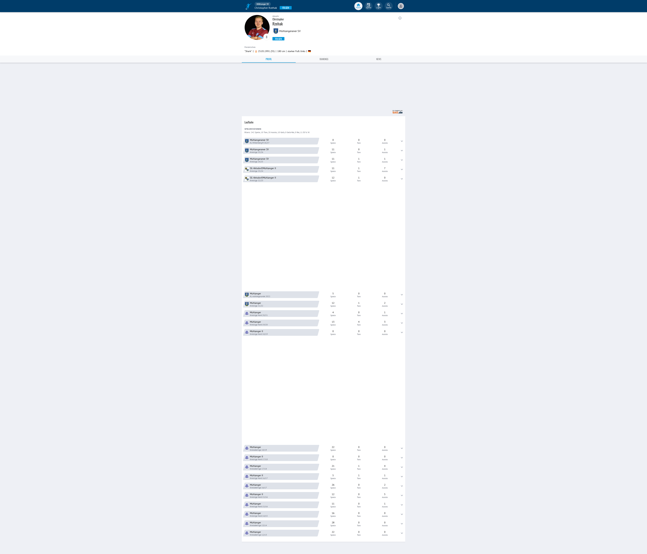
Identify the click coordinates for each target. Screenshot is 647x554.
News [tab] (378, 59)
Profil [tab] (269, 59)
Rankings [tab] (324, 59)
